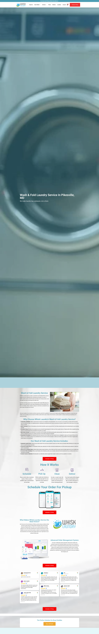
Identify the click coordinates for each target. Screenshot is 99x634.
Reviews (54, 4)
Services (43, 4)
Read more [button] (23, 601)
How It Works (36, 4)
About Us (31, 4)
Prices (49, 4)
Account (64, 4)
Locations (59, 4)
